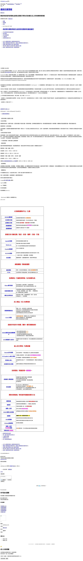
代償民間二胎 (3, 506)
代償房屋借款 (3, 510)
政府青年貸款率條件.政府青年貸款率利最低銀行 (18, 29)
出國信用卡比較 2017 (4, 109)
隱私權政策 (48, 544)
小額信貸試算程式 (5, 113)
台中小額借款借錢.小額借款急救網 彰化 (11, 41)
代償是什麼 (2, 512)
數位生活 (10, 18)
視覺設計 (10, 469)
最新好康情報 (6, 9)
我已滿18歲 (3, 558)
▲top (1, 471)
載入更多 (2, 473)
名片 (4, 24)
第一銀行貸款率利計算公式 (9, 434)
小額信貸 (5, 36)
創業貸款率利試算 (7, 433)
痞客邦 (11, 466)
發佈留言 (2, 481)
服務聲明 (53, 544)
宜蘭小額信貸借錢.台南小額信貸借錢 (11, 44)
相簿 (4, 21)
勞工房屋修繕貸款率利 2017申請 (9, 161)
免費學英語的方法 (7, 37)
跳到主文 (2, 12)
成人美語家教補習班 (7, 439)
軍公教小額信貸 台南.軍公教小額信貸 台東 (12, 45)
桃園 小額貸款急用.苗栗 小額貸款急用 (11, 47)
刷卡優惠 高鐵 (7, 180)
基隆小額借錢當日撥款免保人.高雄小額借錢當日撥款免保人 (15, 42)
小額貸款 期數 (6, 436)
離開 (7, 558)
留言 (14, 466)
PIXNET (32, 544)
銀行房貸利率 (8, 72)
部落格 (4, 22)
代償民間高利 (3, 509)
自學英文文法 (6, 437)
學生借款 (5, 33)
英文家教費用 (6, 35)
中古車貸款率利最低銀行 (8, 32)
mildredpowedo (3, 459)
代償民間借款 (3, 507)
